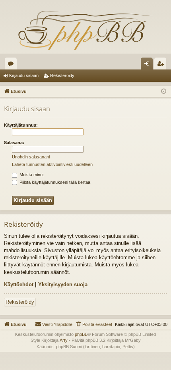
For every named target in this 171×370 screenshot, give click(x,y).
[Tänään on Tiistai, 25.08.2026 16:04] (163, 91)
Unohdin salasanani (31, 156)
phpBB (81, 334)
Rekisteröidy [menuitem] (162, 65)
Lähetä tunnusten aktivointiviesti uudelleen (52, 164)
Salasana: (14, 142)
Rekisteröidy (62, 75)
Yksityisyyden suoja (62, 284)
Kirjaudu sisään (24, 75)
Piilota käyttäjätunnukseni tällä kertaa (54, 182)
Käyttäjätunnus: (21, 125)
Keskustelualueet (12, 65)
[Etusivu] (85, 30)
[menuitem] (93, 324)
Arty (64, 340)
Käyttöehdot (18, 284)
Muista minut (31, 174)
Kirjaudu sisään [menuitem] (148, 65)
